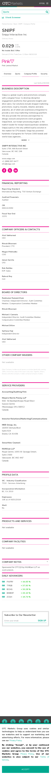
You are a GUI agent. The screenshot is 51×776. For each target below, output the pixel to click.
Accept (25, 769)
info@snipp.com (8, 164)
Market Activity (7, 24)
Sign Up (42, 620)
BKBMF (10, 593)
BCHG (9, 589)
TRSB (9, 585)
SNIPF (20, 24)
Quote (17, 74)
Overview (7, 74)
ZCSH (9, 597)
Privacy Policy (15, 740)
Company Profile (30, 74)
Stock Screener (12, 17)
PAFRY (10, 581)
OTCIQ (42, 3)
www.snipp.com (8, 158)
